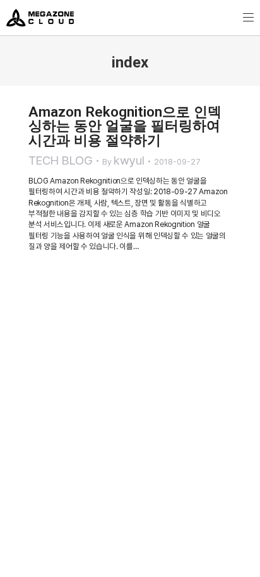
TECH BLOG (60, 160)
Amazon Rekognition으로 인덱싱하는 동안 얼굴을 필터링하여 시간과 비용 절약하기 (125, 125)
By (123, 160)
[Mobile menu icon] (248, 17)
